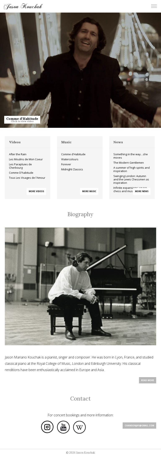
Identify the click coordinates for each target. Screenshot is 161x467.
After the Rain (17, 154)
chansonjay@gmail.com (139, 425)
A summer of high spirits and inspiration (131, 169)
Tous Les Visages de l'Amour (27, 178)
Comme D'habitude (21, 173)
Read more (147, 380)
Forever (66, 164)
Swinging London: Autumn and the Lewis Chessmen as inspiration (131, 179)
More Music (89, 191)
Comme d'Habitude (73, 154)
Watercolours (69, 159)
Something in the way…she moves (130, 155)
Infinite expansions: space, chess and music (130, 189)
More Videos (36, 191)
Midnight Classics (72, 169)
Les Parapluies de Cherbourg (20, 165)
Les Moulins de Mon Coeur (26, 159)
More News (141, 191)
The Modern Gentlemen (128, 162)
